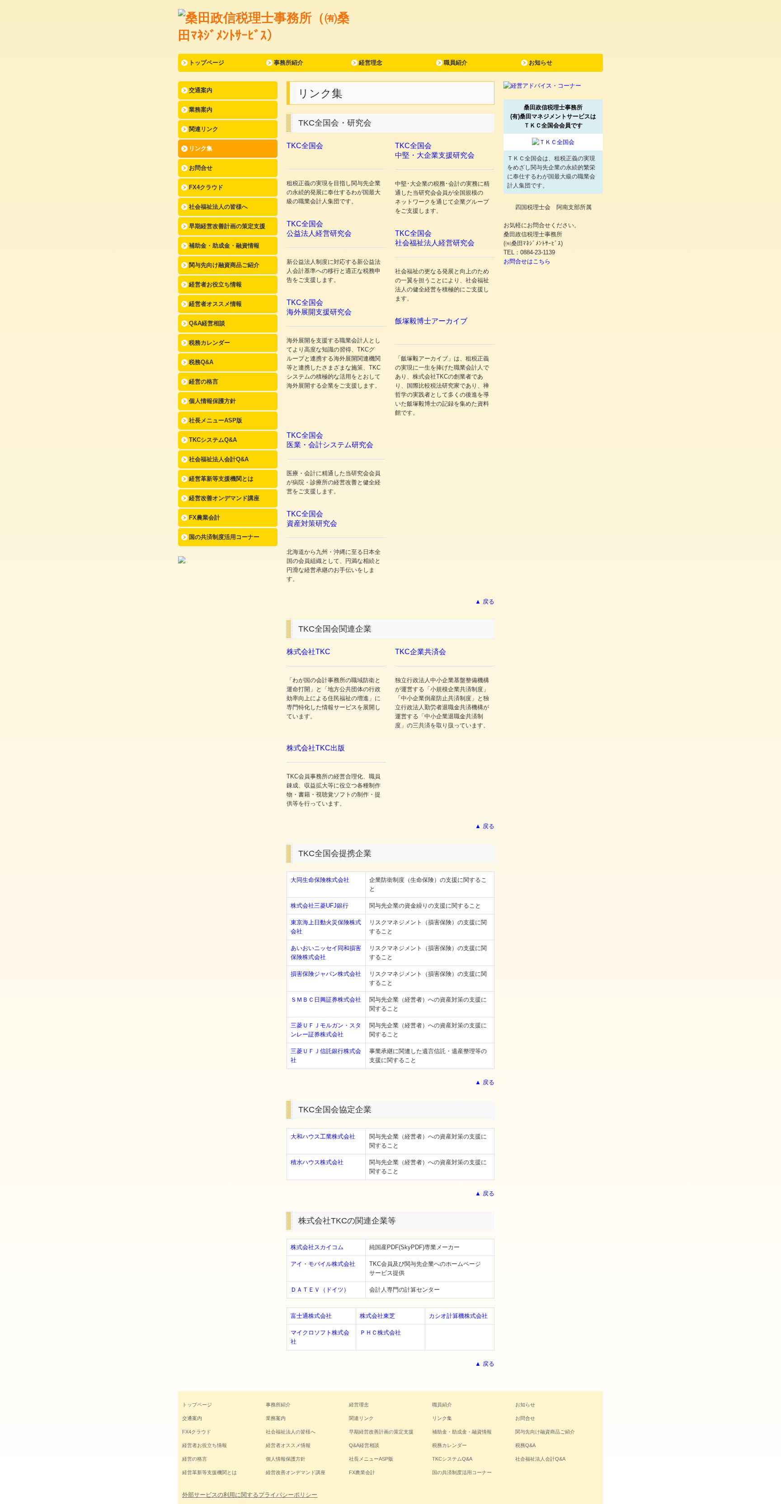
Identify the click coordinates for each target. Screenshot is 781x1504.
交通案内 (200, 90)
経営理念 (370, 62)
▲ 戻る (484, 601)
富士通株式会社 (311, 1315)
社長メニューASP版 (215, 420)
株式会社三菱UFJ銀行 (319, 905)
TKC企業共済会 (420, 652)
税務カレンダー (209, 342)
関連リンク (203, 129)
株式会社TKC (308, 652)
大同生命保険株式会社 (320, 879)
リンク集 (200, 148)
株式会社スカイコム (317, 1247)
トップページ (206, 62)
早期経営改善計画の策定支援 (227, 226)
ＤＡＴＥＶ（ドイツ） (320, 1289)
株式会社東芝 (377, 1315)
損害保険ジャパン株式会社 (326, 973)
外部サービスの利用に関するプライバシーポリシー (249, 1494)
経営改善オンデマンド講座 (224, 498)
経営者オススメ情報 (215, 303)
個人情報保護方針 (212, 401)
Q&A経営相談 (207, 323)
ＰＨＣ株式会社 (380, 1332)
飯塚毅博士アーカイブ (431, 321)
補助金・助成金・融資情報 (224, 245)
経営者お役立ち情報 (215, 284)
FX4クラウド (206, 187)
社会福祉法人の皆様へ (218, 206)
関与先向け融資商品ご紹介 (224, 265)
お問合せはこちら (526, 261)
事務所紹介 (288, 62)
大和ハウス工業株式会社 (323, 1136)
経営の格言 (203, 381)
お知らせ (540, 62)
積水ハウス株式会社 (317, 1162)
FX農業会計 (204, 517)
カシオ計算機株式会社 (458, 1315)
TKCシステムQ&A (213, 439)
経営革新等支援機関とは (221, 478)
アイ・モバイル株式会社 (323, 1263)
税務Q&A (201, 362)
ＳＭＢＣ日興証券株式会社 (326, 999)
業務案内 (200, 109)
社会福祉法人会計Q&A (219, 459)
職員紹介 (455, 62)
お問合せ (200, 167)
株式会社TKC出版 (316, 748)
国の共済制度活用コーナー (224, 537)
